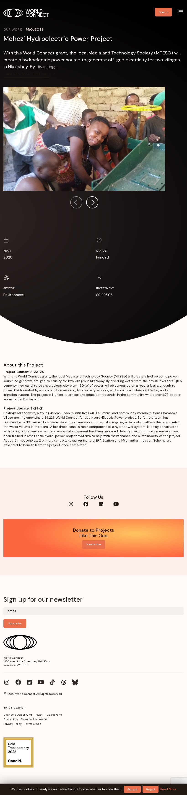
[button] (92, 203)
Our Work (12, 29)
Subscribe (14, 623)
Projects (35, 29)
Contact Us (10, 719)
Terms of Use (32, 724)
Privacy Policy (12, 724)
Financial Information (34, 719)
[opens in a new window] (93, 752)
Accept (132, 789)
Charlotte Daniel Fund (17, 715)
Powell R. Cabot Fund (48, 715)
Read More (168, 789)
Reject (150, 789)
